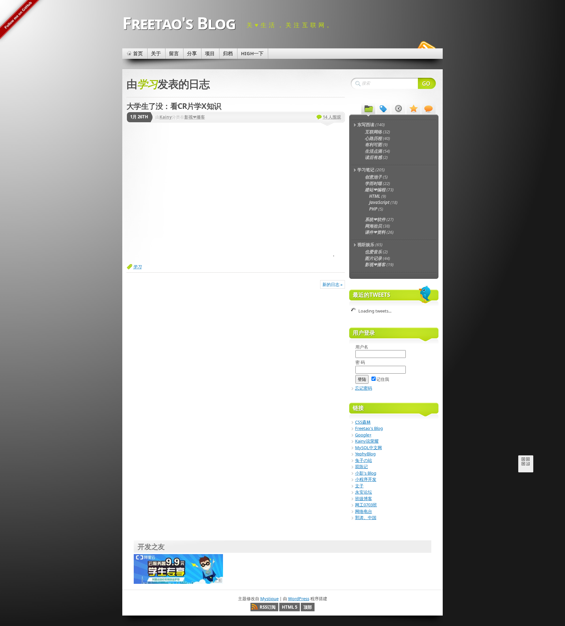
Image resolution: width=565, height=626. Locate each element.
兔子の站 (363, 460)
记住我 (382, 379)
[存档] (398, 108)
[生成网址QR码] (525, 462)
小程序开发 (365, 479)
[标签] (383, 108)
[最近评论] (428, 108)
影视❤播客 (194, 117)
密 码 (360, 362)
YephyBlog (365, 454)
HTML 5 (289, 607)
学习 (137, 267)
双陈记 (361, 466)
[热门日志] (413, 108)
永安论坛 (363, 492)
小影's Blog (365, 473)
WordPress (298, 598)
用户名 (361, 347)
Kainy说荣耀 (367, 441)
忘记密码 (363, 388)
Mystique (269, 598)
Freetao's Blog (178, 22)
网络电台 (363, 511)
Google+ (363, 435)
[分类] (368, 108)
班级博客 (363, 498)
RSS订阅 (268, 607)
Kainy (166, 117)
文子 (359, 486)
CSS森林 (363, 422)
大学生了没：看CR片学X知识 (174, 106)
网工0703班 (366, 505)
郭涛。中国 (365, 517)
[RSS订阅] (425, 47)
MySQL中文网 (368, 447)
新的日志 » (332, 284)
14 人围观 (332, 117)
